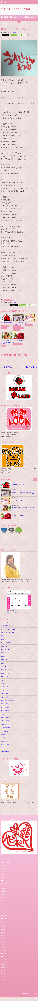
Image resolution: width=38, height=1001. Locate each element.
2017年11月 (4, 886)
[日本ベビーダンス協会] (19, 768)
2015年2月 (4, 979)
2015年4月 (4, 973)
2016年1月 (4, 947)
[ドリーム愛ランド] (19, 387)
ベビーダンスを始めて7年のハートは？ (21, 492)
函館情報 (3, 656)
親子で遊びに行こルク (7, 625)
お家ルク (3, 714)
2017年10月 (4, 889)
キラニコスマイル (18, 344)
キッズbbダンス (5, 710)
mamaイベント (5, 326)
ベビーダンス (17, 330)
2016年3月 (4, 941)
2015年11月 (4, 953)
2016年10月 (4, 921)
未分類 (10, 299)
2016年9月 (4, 924)
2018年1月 (4, 880)
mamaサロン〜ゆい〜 (19, 328)
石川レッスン (4, 636)
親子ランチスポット (6, 622)
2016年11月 (4, 918)
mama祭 (5, 299)
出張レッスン (4, 659)
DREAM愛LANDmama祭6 (18, 484)
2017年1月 (4, 912)
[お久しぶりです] (30, 320)
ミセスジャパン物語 (6, 670)
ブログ (3, 345)
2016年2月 (4, 944)
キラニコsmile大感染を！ (18, 515)
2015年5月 (4, 970)
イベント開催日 (14, 612)
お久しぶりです (29, 323)
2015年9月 (4, 959)
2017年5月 (4, 900)
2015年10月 (4, 956)
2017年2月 (4, 909)
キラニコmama (5, 707)
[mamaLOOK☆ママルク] (19, 419)
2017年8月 (4, 892)
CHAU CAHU (5, 751)
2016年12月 (4, 915)
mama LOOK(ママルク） (7, 748)
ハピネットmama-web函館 (16, 8)
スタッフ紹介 (4, 697)
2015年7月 (4, 965)
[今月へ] (26, 591)
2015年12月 (4, 950)
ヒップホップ (4, 687)
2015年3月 (4, 976)
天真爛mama (5, 653)
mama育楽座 (4, 731)
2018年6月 (4, 868)
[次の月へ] (29, 591)
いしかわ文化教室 (5, 721)
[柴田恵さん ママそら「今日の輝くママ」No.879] (6, 339)
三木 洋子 (13, 32)
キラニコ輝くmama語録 (7, 700)
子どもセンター (5, 649)
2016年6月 (4, 932)
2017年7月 (4, 894)
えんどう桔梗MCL (6, 717)
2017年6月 (4, 897)
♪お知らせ (4, 328)
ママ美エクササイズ (6, 673)
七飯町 (2, 663)
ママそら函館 (4, 676)
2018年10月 (4, 865)
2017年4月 (4, 903)
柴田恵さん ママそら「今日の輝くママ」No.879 (6, 342)
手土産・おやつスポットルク (8, 642)
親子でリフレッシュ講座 (7, 632)
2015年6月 (4, 968)
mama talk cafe (5, 744)
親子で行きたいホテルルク (8, 629)
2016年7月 (4, 930)
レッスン (3, 666)
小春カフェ (4, 646)
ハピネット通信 (29, 324)
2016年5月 (4, 935)
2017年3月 (4, 906)
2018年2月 (4, 877)
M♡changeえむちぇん (7, 727)
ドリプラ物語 (4, 693)
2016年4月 (4, 938)
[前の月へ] (22, 591)
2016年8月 (4, 927)
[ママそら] (10, 798)
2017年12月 (4, 883)
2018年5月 (4, 871)
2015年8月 (4, 962)
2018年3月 (4, 874)
